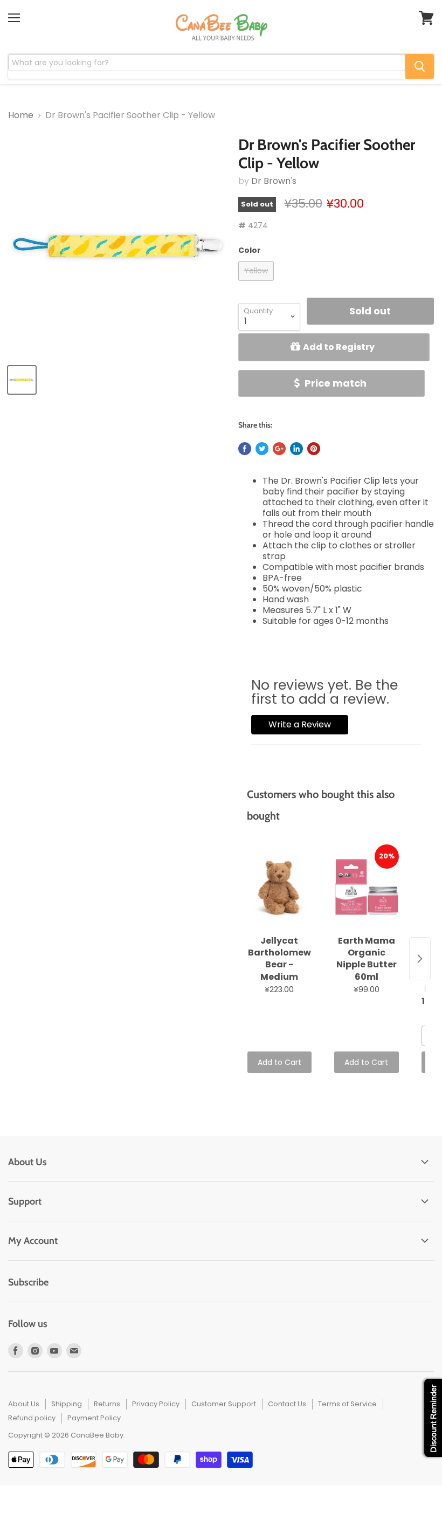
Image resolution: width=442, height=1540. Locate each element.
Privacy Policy (155, 1404)
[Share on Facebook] (244, 448)
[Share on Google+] (279, 448)
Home (20, 115)
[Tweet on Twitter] (261, 448)
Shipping (66, 1404)
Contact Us (287, 1404)
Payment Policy (94, 1418)
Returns (107, 1404)
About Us (23, 1404)
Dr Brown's (273, 181)
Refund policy (32, 1418)
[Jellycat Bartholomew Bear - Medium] (279, 887)
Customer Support (223, 1404)
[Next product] (420, 958)
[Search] (419, 66)
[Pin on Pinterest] (313, 448)
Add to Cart (279, 1062)
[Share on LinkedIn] (296, 448)
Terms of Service (347, 1404)
